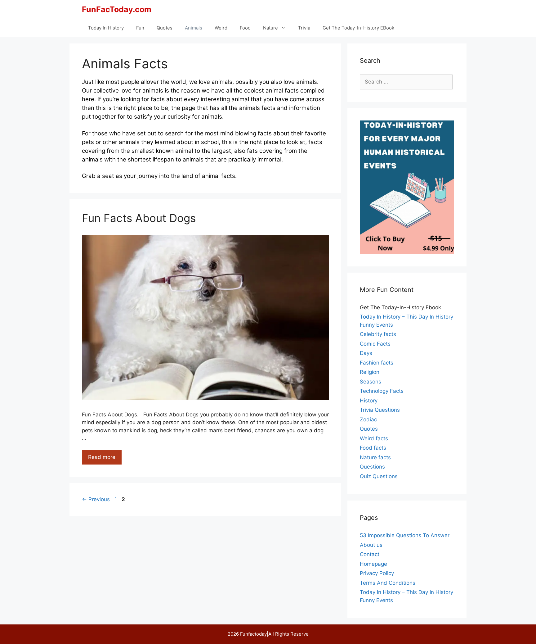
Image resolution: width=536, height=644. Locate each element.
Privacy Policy (377, 573)
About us (371, 545)
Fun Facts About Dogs (139, 217)
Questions (372, 467)
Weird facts (374, 438)
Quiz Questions (379, 476)
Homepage (373, 564)
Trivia (304, 28)
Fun (140, 28)
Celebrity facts (378, 334)
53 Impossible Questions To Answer (404, 535)
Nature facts (375, 457)
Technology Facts (382, 391)
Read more (105, 459)
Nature (270, 28)
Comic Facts (375, 344)
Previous (96, 499)
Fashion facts (376, 363)
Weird (221, 28)
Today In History (106, 28)
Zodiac (368, 419)
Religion (369, 372)
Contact (369, 554)
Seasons (370, 382)
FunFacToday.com (116, 9)
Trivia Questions (380, 410)
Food (245, 28)
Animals (193, 28)
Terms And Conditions (387, 583)
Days (366, 353)
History (368, 400)
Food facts (373, 448)
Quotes (164, 28)
